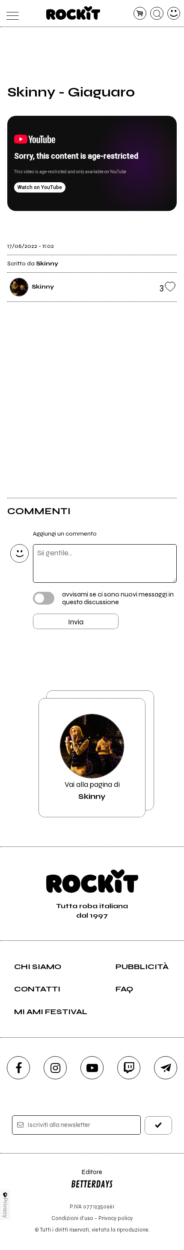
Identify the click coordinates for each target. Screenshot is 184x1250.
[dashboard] (174, 13)
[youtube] (92, 1067)
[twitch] (128, 1067)
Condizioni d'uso (72, 1218)
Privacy (5, 1208)
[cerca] (156, 13)
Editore (86, 1176)
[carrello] (140, 13)
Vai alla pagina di (92, 790)
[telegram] (165, 1067)
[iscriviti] (158, 1125)
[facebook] (18, 1067)
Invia (75, 622)
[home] (73, 13)
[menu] (10, 13)
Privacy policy (115, 1218)
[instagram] (55, 1067)
